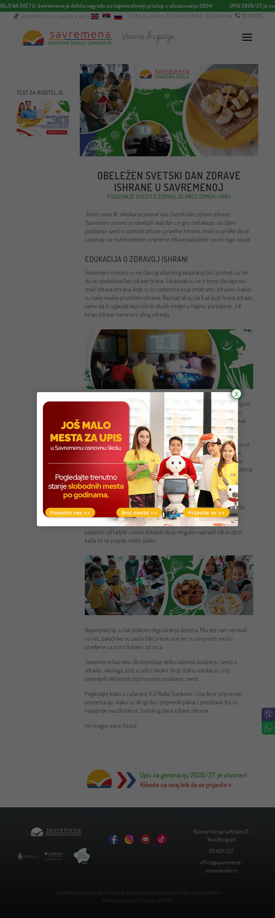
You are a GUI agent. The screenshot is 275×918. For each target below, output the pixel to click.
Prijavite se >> (206, 512)
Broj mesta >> (139, 512)
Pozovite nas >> (70, 512)
